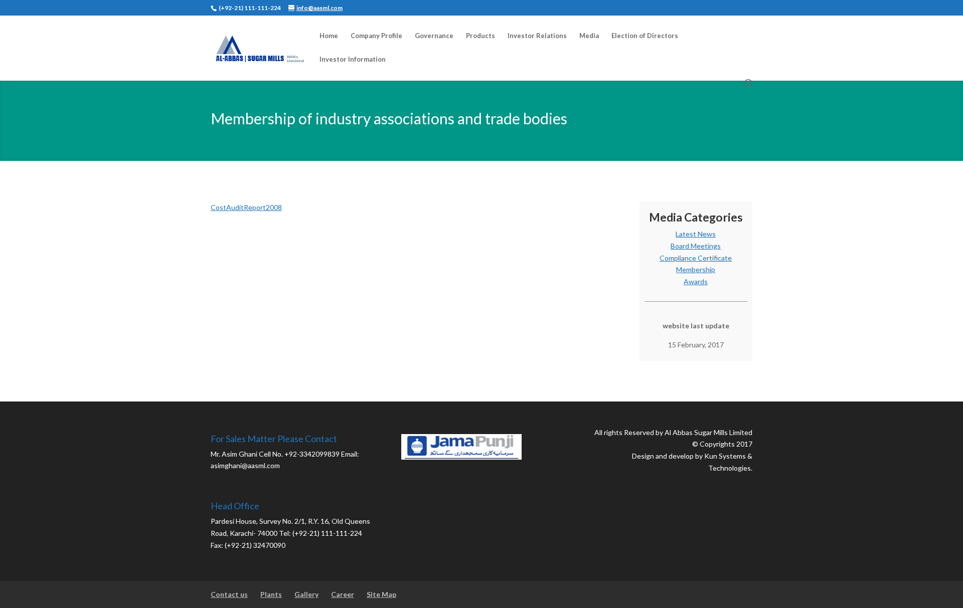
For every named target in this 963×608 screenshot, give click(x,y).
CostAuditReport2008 (246, 207)
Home (328, 36)
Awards (696, 281)
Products (480, 36)
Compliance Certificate (696, 258)
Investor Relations (537, 36)
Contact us (229, 594)
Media (589, 36)
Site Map (381, 594)
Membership (695, 269)
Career (342, 594)
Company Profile (376, 36)
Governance (434, 36)
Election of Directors (644, 36)
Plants (271, 594)
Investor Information (352, 59)
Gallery (306, 594)
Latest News (696, 234)
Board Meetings (696, 246)
